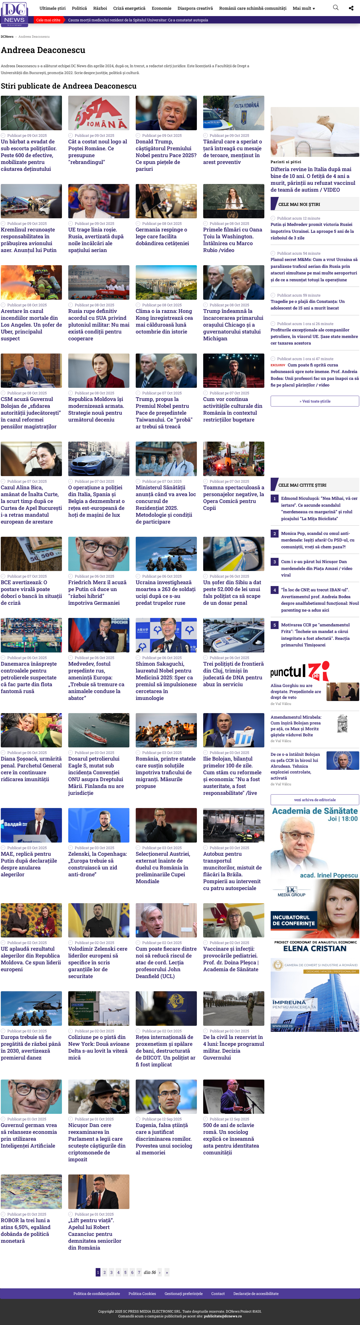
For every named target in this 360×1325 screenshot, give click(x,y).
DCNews (14, 14)
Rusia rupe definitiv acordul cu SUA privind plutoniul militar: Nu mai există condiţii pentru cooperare (98, 324)
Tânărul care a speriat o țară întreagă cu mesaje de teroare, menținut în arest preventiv (232, 151)
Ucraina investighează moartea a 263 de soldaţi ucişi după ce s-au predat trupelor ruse (166, 592)
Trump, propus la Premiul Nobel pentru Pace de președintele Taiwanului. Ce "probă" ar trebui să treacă (164, 412)
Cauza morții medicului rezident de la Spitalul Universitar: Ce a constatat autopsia (138, 19)
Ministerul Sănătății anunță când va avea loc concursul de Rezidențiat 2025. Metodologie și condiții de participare (166, 504)
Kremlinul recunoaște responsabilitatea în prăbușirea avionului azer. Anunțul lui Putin (29, 239)
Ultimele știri (53, 8)
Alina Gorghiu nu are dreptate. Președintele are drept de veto (296, 691)
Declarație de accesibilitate (256, 1293)
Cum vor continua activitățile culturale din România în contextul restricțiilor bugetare (232, 409)
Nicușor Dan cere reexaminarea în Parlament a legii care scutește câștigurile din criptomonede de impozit (97, 1142)
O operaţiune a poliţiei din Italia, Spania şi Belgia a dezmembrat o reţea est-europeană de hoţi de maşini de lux (96, 501)
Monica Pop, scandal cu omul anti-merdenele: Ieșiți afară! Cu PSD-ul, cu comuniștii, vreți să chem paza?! (317, 539)
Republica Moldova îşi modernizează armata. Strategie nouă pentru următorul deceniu (96, 409)
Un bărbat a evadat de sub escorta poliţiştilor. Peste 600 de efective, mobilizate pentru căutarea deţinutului (29, 155)
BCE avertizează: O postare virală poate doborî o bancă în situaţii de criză (31, 592)
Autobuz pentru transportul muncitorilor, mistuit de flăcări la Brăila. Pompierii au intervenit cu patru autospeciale (232, 870)
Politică (79, 8)
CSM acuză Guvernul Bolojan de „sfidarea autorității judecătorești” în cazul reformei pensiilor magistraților (31, 412)
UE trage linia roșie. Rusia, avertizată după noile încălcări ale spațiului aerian (96, 239)
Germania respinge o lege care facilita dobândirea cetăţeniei (162, 236)
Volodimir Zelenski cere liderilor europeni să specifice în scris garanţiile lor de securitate (97, 962)
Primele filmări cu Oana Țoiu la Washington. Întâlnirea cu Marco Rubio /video (232, 239)
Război (100, 8)
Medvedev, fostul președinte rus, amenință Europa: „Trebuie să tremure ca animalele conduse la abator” (96, 680)
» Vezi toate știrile (315, 401)
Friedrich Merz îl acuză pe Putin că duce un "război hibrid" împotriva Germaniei (97, 592)
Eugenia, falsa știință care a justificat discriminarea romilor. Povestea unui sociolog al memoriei (164, 1138)
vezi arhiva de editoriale (315, 799)
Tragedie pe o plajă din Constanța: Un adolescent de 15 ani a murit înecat (308, 304)
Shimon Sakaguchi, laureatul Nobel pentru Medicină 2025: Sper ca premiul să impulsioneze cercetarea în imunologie (166, 680)
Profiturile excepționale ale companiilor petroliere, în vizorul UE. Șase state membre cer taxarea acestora (314, 336)
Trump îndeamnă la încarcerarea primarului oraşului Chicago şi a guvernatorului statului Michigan (233, 324)
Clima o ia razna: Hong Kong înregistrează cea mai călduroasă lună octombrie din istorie (164, 321)
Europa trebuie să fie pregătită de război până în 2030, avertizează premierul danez (31, 1047)
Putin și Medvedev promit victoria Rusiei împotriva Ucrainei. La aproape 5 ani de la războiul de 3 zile (312, 230)
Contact (218, 1293)
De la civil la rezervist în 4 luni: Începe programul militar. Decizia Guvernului (233, 1047)
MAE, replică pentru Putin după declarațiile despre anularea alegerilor (29, 864)
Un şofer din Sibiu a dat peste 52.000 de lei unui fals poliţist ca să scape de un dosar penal (232, 592)
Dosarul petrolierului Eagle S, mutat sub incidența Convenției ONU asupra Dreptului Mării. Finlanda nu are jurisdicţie (96, 775)
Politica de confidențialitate (97, 1293)
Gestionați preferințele (184, 1293)
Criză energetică (129, 8)
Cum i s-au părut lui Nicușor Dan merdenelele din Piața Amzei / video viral (316, 568)
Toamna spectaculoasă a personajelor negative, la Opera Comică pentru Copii (233, 497)
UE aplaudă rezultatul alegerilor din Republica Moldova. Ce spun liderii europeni (31, 959)
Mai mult (304, 8)
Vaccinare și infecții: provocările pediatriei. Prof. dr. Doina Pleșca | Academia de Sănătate (231, 959)
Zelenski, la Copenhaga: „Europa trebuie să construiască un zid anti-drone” (97, 864)
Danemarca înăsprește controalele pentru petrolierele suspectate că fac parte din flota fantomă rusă (29, 677)
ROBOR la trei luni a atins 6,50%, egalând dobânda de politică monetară (26, 1230)
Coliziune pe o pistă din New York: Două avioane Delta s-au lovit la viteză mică (98, 1047)
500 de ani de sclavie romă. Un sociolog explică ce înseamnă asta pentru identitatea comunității (231, 1138)
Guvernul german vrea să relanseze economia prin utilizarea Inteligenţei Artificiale (29, 1135)
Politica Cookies (142, 1293)
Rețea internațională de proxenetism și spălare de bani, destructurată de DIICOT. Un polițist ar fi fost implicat (166, 1050)
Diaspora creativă (195, 8)
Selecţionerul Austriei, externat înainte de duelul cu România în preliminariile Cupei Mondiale (163, 867)
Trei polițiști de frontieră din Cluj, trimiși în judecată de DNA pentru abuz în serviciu (233, 674)
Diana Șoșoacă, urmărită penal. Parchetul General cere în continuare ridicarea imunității (31, 768)
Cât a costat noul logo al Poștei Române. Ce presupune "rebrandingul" (97, 151)
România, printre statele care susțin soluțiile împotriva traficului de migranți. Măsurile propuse (166, 772)
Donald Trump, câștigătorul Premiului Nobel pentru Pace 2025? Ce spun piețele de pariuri (166, 155)
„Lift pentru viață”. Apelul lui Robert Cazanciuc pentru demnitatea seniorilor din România (94, 1234)
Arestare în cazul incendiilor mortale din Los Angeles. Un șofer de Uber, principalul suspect (31, 324)
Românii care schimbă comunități (252, 8)
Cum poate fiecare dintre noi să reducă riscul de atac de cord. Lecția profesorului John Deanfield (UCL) (166, 962)
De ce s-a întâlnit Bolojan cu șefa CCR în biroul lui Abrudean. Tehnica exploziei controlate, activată (295, 766)
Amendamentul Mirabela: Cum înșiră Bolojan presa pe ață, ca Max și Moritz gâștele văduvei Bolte (296, 725)
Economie (161, 8)
